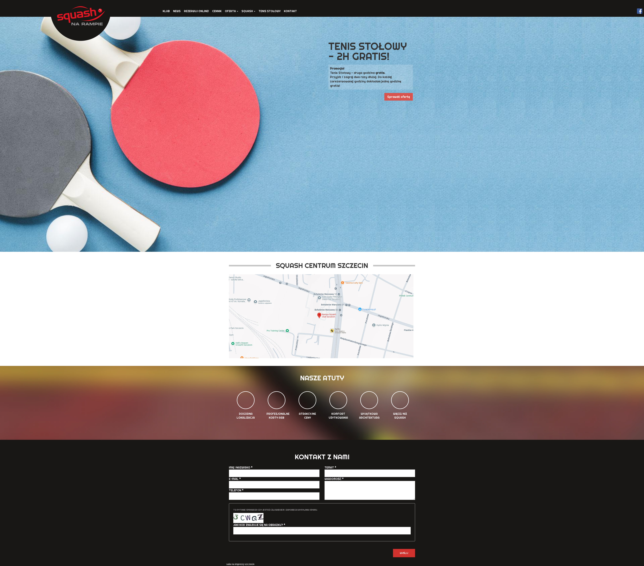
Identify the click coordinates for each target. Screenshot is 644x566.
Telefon (236, 490)
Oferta (230, 11)
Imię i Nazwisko (241, 467)
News (177, 11)
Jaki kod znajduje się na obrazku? (259, 525)
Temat (330, 467)
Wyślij (404, 553)
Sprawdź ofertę (398, 97)
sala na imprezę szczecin (240, 564)
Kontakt (290, 11)
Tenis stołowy (270, 11)
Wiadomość (334, 479)
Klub (166, 11)
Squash (247, 11)
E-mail (235, 479)
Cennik (217, 11)
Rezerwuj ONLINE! (196, 11)
